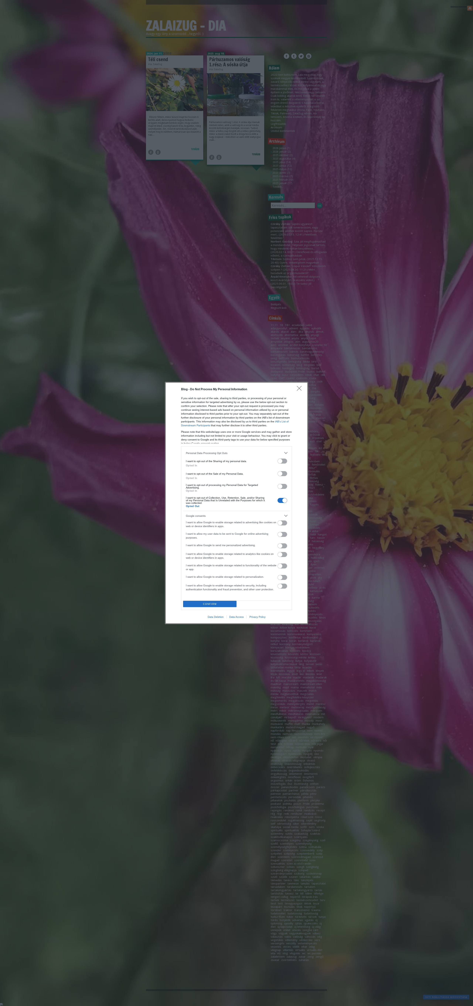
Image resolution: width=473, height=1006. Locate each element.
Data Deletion (216, 616)
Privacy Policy (257, 616)
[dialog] (236, 503)
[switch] (282, 461)
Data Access (236, 616)
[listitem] (236, 453)
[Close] (300, 389)
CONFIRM (210, 604)
